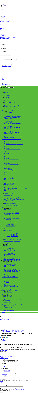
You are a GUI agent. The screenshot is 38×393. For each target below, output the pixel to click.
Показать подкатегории (16, 110)
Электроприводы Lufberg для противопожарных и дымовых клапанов (13, 330)
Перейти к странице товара (4, 350)
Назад (8, 87)
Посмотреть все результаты (4, 21)
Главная (3, 16)
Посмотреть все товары (14, 105)
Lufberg (3, 329)
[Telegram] (7, 337)
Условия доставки (7, 371)
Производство (6, 366)
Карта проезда (4, 374)
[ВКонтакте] (0, 337)
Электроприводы (5, 328)
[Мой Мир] (3, 337)
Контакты (5, 365)
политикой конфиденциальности (18, 389)
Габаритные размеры (5, 341)
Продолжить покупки (3, 356)
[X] (4, 337)
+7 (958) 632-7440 (5, 41)
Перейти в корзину (10, 356)
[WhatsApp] (6, 337)
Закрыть (11, 87)
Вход (3, 8)
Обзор (3, 339)
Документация (4, 342)
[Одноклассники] (2, 337)
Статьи (3, 17)
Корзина (3, 84)
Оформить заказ (7, 84)
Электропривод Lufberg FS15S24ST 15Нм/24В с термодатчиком (12, 331)
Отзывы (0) (4, 340)
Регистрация (4, 9)
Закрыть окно (2, 357)
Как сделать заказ (7, 370)
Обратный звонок (5, 42)
